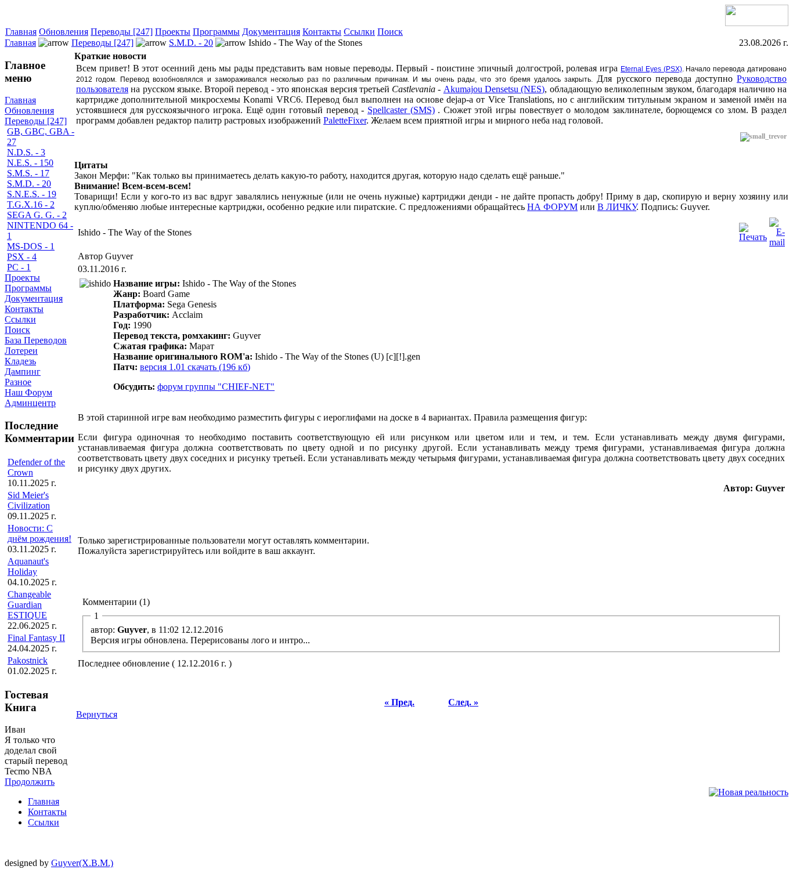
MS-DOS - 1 (31, 246)
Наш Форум (28, 392)
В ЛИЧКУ (616, 207)
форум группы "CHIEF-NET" (216, 387)
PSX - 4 (22, 257)
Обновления (63, 32)
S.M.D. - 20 (191, 43)
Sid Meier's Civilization (29, 500)
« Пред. (399, 702)
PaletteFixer (344, 120)
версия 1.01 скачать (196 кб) (195, 367)
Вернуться (96, 714)
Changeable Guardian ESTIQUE (29, 604)
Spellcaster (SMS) (401, 110)
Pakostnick (28, 660)
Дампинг (23, 371)
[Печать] (753, 229)
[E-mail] (777, 229)
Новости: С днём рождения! (39, 533)
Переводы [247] (122, 32)
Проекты (172, 32)
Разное (18, 382)
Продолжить (30, 782)
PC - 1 (19, 267)
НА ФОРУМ (552, 207)
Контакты (321, 32)
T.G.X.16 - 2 (31, 204)
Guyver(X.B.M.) (82, 863)
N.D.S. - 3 (26, 152)
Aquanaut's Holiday (28, 566)
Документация (271, 32)
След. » (463, 702)
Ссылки (359, 32)
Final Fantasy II (36, 638)
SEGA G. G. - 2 (37, 215)
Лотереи (21, 351)
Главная (21, 32)
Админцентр (30, 403)
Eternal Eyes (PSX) (651, 69)
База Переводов (36, 340)
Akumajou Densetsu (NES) (494, 89)
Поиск (390, 32)
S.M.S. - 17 (28, 173)
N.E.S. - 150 (30, 163)
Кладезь (20, 361)
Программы (216, 32)
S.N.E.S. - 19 (31, 194)
